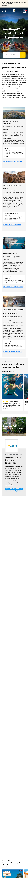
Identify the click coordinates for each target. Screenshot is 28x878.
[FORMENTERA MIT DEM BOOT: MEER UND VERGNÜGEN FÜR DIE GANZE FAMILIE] (12, 392)
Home (3, 417)
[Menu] (2, 11)
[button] (21, 11)
